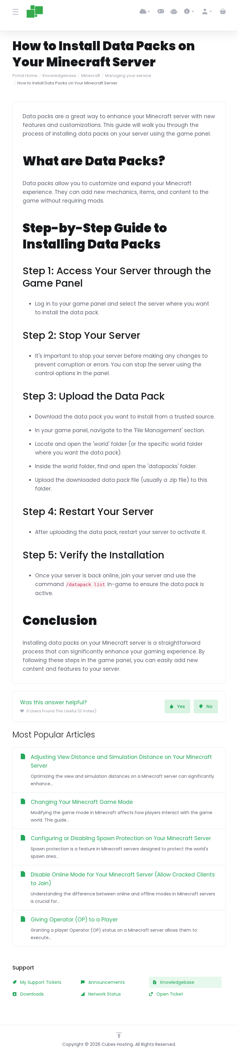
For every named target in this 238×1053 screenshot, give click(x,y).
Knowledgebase (59, 75)
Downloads (31, 994)
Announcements (106, 982)
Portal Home (24, 75)
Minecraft (90, 75)
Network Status (104, 994)
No (209, 706)
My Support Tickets (40, 982)
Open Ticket (169, 994)
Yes (181, 706)
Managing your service (128, 75)
